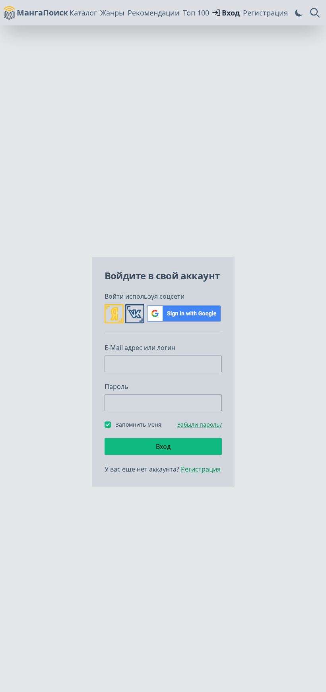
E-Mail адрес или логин (140, 347)
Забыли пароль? (199, 424)
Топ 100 (196, 12)
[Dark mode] (299, 13)
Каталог (83, 12)
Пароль (116, 386)
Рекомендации (154, 12)
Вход (231, 12)
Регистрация (265, 12)
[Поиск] (315, 13)
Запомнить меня (138, 424)
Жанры (112, 12)
